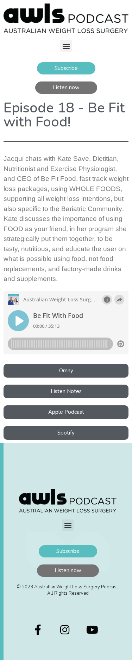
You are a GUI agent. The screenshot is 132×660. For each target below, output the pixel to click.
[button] (66, 46)
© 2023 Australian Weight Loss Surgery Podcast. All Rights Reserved (68, 590)
